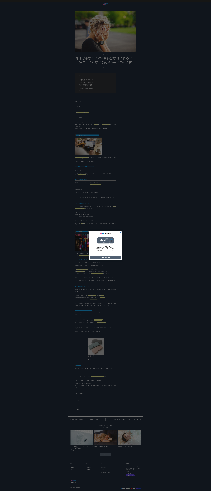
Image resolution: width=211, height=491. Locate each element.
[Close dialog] (120, 232)
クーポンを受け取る (105, 257)
